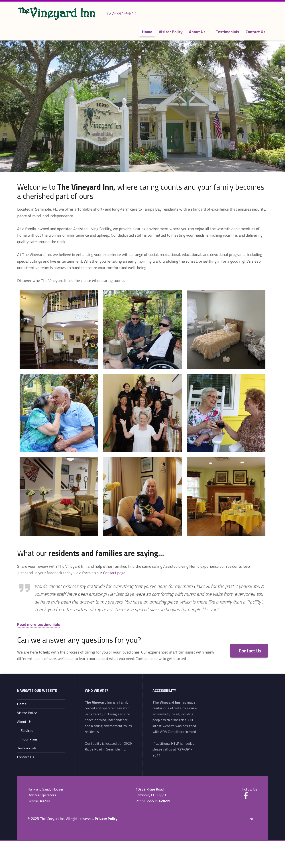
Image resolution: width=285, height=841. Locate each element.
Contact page (114, 573)
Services (27, 730)
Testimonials (227, 32)
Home (147, 32)
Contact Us (255, 32)
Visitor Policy (171, 32)
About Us (197, 32)
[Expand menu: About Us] (208, 32)
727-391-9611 (158, 801)
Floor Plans (29, 739)
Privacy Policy (106, 818)
